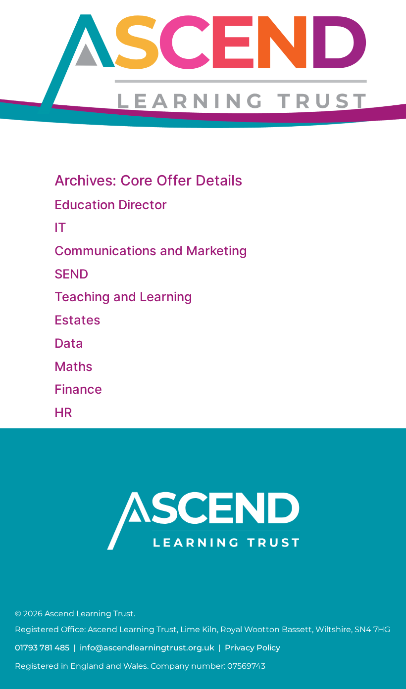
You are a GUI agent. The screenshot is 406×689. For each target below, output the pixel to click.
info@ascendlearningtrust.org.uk (147, 647)
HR (63, 412)
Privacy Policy (252, 647)
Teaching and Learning (123, 296)
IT (60, 227)
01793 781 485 (42, 647)
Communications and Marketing (150, 250)
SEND (71, 273)
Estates (77, 319)
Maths (73, 366)
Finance (78, 389)
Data (68, 343)
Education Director (110, 204)
